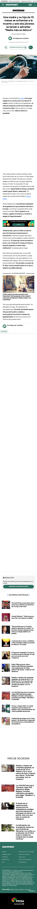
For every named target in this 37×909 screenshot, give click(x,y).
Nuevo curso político (14, 1)
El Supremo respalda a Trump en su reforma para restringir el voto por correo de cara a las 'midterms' (23, 655)
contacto (5, 857)
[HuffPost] (8, 846)
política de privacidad (24, 859)
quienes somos (6, 854)
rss (3, 862)
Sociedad (18, 10)
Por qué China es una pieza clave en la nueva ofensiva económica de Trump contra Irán (22, 604)
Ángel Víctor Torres (26, 1)
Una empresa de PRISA (18, 899)
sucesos (4, 331)
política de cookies (24, 854)
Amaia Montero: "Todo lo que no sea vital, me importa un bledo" (22, 617)
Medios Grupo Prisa (18, 904)
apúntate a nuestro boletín (18, 586)
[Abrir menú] (3, 5)
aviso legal (21, 857)
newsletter (5, 859)
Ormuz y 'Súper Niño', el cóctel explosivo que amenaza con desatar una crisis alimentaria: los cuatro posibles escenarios (23, 708)
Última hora (30, 5)
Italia (22, 98)
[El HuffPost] (12, 5)
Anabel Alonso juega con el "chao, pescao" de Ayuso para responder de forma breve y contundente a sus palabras (23, 721)
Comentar (18, 224)
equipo (4, 851)
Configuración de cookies (26, 851)
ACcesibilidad (22, 862)
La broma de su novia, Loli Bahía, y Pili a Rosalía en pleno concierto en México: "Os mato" (23, 642)
